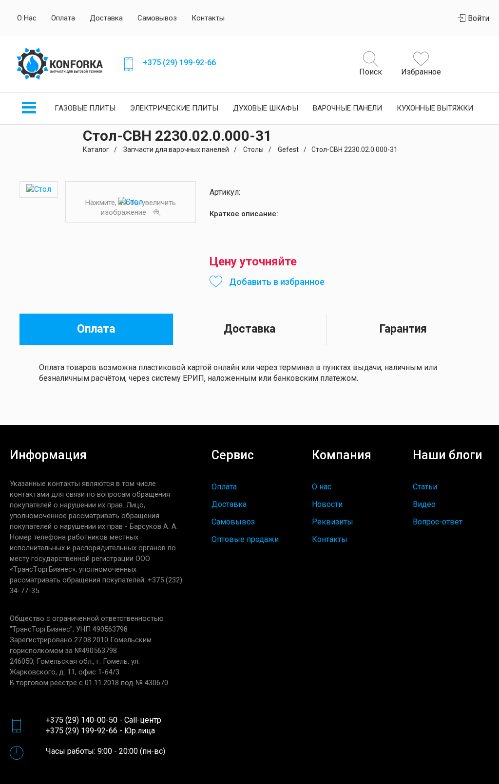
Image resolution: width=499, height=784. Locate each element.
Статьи (425, 486)
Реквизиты (332, 521)
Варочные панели (347, 108)
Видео (424, 504)
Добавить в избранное (276, 282)
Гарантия (403, 329)
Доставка (106, 18)
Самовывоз (157, 18)
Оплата (63, 18)
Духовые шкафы (265, 108)
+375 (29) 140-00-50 (81, 720)
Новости (327, 504)
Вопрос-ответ (437, 521)
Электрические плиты (174, 108)
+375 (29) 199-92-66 (179, 62)
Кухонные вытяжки (435, 108)
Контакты (208, 18)
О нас (27, 18)
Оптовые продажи (245, 539)
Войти (477, 18)
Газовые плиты (85, 108)
